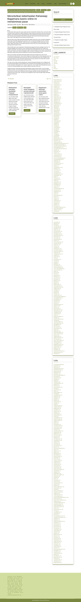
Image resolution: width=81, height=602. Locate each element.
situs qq (15, 577)
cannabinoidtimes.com (58, 417)
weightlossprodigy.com (58, 405)
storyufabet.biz (56, 128)
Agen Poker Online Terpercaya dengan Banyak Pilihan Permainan (21, 10)
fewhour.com (56, 422)
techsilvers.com (57, 177)
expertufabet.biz (57, 108)
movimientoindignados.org (59, 188)
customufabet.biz (57, 127)
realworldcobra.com (57, 464)
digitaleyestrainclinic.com (58, 337)
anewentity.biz (56, 291)
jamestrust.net (56, 272)
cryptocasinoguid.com (58, 142)
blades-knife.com (57, 458)
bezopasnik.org (57, 301)
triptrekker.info (56, 477)
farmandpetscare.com (58, 438)
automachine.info (57, 465)
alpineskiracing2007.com (58, 332)
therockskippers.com (58, 328)
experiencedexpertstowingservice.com (61, 497)
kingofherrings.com (57, 288)
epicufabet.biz (56, 130)
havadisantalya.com (57, 84)
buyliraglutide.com (57, 102)
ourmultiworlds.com (57, 226)
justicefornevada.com (58, 434)
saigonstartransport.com (58, 304)
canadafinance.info (57, 312)
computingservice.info (58, 440)
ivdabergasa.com (57, 160)
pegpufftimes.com (57, 228)
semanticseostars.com (58, 425)
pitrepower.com (57, 334)
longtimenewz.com (57, 542)
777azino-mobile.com (58, 154)
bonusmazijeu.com (57, 523)
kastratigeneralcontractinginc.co (60, 144)
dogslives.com (56, 452)
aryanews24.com (57, 151)
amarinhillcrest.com (57, 259)
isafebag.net (56, 263)
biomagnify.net (56, 211)
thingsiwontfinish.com (58, 562)
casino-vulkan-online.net (58, 333)
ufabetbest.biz (56, 124)
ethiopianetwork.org (57, 432)
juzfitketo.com (56, 204)
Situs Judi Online (62, 3)
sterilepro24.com (57, 493)
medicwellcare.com (57, 488)
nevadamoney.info (57, 313)
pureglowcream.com (58, 295)
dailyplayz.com (56, 533)
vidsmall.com (56, 489)
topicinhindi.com (57, 367)
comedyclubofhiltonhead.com (59, 502)
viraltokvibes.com (57, 252)
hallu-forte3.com (57, 325)
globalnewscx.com (57, 450)
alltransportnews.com (58, 138)
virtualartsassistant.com (58, 504)
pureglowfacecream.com (58, 287)
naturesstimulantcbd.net (58, 208)
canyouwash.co (57, 83)
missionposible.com (57, 338)
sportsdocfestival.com (58, 559)
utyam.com (56, 193)
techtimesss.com (57, 244)
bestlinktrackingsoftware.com (59, 521)
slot (17, 580)
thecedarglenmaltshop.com (59, 364)
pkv (54, 64)
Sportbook (49, 3)
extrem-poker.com (57, 169)
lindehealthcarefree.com (58, 369)
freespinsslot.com (57, 413)
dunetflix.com (56, 187)
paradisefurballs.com (58, 414)
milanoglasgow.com (57, 324)
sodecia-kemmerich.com (58, 509)
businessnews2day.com (58, 490)
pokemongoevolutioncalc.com (59, 549)
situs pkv (55, 62)
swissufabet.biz (57, 112)
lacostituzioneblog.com (58, 195)
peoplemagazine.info (58, 80)
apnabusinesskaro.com (58, 352)
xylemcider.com (57, 201)
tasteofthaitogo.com (57, 299)
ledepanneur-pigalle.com (58, 316)
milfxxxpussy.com (57, 189)
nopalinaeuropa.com (57, 209)
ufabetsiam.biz (56, 111)
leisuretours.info (57, 436)
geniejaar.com (56, 399)
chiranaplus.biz (56, 320)
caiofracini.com (56, 441)
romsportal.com (57, 558)
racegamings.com (57, 551)
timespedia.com (57, 279)
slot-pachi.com (56, 412)
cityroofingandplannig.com (59, 159)
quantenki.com (56, 485)
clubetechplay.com (57, 530)
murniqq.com (10, 588)
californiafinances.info (58, 311)
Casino (43, 3)
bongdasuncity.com (57, 411)
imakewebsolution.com (58, 387)
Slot (38, 3)
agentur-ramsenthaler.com (59, 474)
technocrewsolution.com (58, 251)
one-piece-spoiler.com (58, 460)
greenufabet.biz (57, 115)
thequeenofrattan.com (58, 456)
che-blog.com (56, 388)
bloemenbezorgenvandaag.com (60, 296)
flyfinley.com (56, 391)
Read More (12, 114)
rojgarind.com (56, 421)
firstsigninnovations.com (58, 235)
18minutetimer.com (57, 424)
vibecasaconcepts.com (58, 482)
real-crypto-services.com (58, 163)
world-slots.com (57, 385)
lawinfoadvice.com (57, 183)
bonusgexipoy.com (57, 527)
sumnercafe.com (57, 185)
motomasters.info (57, 480)
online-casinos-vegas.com (59, 340)
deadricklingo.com (57, 470)
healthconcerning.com (58, 420)
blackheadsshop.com (58, 498)
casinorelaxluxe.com (58, 529)
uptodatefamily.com (57, 191)
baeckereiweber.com (58, 79)
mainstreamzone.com (58, 426)
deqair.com (56, 176)
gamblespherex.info (57, 473)
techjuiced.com (56, 95)
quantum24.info (57, 484)
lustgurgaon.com (57, 397)
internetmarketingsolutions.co (59, 448)
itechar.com (56, 90)
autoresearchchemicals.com (59, 350)
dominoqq (55, 60)
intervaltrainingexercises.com (59, 515)
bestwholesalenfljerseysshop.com (60, 146)
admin (19, 24)
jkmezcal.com (56, 514)
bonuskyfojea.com (57, 525)
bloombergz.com (57, 264)
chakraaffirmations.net (58, 395)
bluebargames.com (57, 232)
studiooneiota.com (57, 461)
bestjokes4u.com (57, 396)
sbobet (16, 586)
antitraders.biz (56, 150)
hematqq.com (16, 588)
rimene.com (56, 315)
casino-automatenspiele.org (59, 268)
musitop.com (56, 192)
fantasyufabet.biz (57, 110)
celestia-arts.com (57, 230)
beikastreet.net (56, 223)
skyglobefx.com (57, 472)
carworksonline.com (57, 243)
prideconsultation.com (58, 392)
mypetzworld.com (57, 164)
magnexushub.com (57, 98)
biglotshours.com (57, 100)
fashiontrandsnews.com (58, 139)
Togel (55, 3)
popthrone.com (56, 384)
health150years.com (57, 248)
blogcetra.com (56, 446)
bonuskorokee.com (57, 526)
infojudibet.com (56, 379)
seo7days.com (56, 293)
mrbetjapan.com (57, 289)
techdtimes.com (57, 86)
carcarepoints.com (57, 172)
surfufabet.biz (56, 123)
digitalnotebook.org (57, 408)
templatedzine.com (57, 181)
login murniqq (13, 589)
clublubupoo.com (57, 522)
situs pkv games (12, 579)
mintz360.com (56, 403)
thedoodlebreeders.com (58, 173)
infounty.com (56, 166)
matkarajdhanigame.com (58, 383)
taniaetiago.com (57, 203)
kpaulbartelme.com (57, 501)
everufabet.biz (56, 134)
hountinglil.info (56, 393)
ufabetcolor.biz (56, 116)
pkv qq (14, 576)
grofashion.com (57, 547)
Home (26, 3)
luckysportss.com (57, 543)
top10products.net (57, 372)
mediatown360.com (57, 336)
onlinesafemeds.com (58, 103)
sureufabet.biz (56, 126)
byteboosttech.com (57, 96)
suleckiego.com (57, 353)
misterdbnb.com (57, 513)
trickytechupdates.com (58, 345)
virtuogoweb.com (57, 99)
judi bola (11, 580)
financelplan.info (57, 376)
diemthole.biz (56, 281)
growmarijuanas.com (58, 428)
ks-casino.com (56, 171)
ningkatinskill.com (57, 179)
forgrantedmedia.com (58, 239)
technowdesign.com (57, 156)
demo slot (20, 580)
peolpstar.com (56, 240)
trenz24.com (56, 273)
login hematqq (20, 589)
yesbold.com (56, 91)
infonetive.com (56, 307)
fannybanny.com (57, 537)
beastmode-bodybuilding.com (59, 375)
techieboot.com (57, 87)
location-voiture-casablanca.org (60, 500)
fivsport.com (56, 180)
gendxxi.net (56, 478)
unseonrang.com (57, 444)
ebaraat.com (56, 94)
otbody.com (56, 271)
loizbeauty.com (56, 276)
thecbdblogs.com (57, 349)
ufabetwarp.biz (56, 106)
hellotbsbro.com (57, 437)
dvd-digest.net (56, 317)
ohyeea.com (56, 196)
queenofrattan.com (57, 454)
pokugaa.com (56, 554)
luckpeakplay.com (57, 545)
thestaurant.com (57, 519)
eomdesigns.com (57, 476)
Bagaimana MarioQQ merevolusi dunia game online (43, 91)
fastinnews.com (57, 535)
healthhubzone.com (57, 92)
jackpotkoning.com (57, 539)
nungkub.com (56, 199)
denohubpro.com (57, 457)
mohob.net (56, 404)
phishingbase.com (57, 550)
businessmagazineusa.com (59, 486)
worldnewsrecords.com (58, 492)
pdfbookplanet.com (57, 453)
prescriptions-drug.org (58, 249)
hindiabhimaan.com (57, 346)
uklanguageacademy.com (59, 368)
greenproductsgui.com (58, 418)
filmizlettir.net (56, 224)
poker (55, 59)
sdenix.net (56, 257)
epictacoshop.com (57, 308)
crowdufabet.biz (57, 135)
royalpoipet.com (57, 518)
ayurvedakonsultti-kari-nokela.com (60, 148)
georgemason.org (57, 365)
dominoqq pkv (19, 576)
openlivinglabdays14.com (58, 147)
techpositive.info (57, 442)
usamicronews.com (57, 546)
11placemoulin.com (57, 401)
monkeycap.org (57, 256)
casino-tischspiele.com (58, 269)
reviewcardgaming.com (58, 496)
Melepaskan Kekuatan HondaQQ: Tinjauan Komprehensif (13, 91)
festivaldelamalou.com (58, 234)
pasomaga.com (57, 205)
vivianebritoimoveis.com (58, 253)
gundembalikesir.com (58, 88)
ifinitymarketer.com (57, 538)
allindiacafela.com (57, 331)
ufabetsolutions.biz (57, 120)
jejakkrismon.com (57, 280)
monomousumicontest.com (59, 469)
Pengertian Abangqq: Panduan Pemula (62, 31)
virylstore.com (56, 246)
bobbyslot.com (56, 400)
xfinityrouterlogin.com (58, 341)
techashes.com (57, 82)
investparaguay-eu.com (58, 167)
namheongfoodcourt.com (58, 323)
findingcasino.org (57, 462)
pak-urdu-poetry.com (58, 445)
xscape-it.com (56, 152)
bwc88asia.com (57, 168)
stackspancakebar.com (58, 321)
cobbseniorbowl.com (58, 155)
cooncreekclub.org (57, 227)
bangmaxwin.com (57, 305)
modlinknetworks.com (58, 541)
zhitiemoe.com (56, 197)
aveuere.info (56, 416)
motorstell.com (56, 247)
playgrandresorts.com (58, 557)
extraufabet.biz (56, 118)
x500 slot (9, 581)
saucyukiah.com (57, 222)
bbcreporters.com (57, 140)
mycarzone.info (57, 481)
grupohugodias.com (57, 175)
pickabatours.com (57, 373)
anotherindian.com (57, 200)
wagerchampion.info (57, 468)
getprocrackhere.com (58, 534)
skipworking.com (57, 275)
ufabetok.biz (56, 132)
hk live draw (56, 58)
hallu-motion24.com (57, 327)
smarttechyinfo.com (57, 407)
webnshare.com (57, 429)
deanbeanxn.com (57, 381)
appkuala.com (56, 292)
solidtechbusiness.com (58, 494)
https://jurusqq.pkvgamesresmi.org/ (14, 594)
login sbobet (12, 586)
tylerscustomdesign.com (58, 241)
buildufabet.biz (56, 136)
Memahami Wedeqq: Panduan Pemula (62, 45)
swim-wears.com (57, 238)
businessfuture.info (57, 377)
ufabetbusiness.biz (57, 114)
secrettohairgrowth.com (58, 297)
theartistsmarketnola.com (58, 319)
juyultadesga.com (57, 161)
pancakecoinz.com (57, 389)
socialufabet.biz (57, 122)
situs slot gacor (56, 56)
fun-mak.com (56, 510)
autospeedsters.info (57, 466)
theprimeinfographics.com (59, 505)
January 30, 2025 (12, 24)
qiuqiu (55, 67)
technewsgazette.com (58, 285)
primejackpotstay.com (58, 553)
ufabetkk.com (56, 283)
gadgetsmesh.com (57, 433)
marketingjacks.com (57, 342)
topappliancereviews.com (58, 344)
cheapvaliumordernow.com (59, 506)
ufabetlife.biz (56, 119)
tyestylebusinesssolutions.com (60, 517)
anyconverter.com (57, 277)
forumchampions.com (58, 231)
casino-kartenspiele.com (58, 267)
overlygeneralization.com (58, 430)
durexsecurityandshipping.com (59, 158)
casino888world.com (58, 511)
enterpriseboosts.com (58, 265)
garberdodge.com (57, 236)
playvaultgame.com (57, 555)
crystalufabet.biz (57, 131)
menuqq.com (10, 576)
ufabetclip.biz (56, 107)
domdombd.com (57, 531)
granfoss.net (56, 329)
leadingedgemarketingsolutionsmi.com (61, 143)
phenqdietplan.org (57, 184)
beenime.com (56, 507)
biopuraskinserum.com (58, 309)
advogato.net (56, 261)
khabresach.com (57, 348)
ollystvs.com (56, 449)
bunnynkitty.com (57, 300)
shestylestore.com (57, 561)
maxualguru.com (57, 409)
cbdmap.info (56, 380)
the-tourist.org (56, 260)
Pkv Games (32, 3)
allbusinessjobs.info (57, 371)
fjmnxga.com (56, 303)
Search (56, 12)
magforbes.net (56, 255)
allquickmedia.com (57, 284)
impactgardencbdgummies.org (59, 207)
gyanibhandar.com (57, 104)
